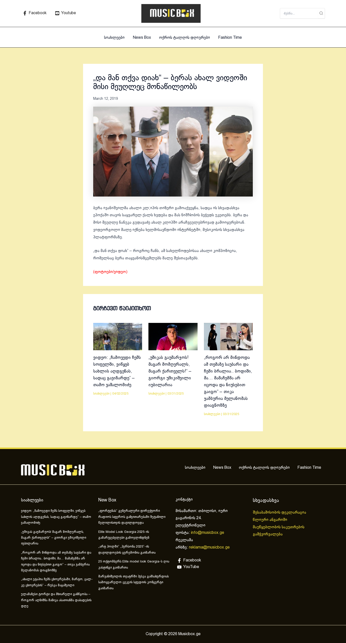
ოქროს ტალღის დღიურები (184, 38)
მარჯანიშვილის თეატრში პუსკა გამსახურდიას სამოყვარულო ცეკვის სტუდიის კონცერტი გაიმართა (133, 582)
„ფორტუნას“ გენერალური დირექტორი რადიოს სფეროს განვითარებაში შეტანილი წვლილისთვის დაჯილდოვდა (131, 517)
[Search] (321, 13)
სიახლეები (114, 38)
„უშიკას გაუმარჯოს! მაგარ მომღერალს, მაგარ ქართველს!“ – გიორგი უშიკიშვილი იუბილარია (169, 371)
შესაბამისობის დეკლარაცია (280, 512)
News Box (142, 38)
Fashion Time (230, 38)
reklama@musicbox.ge (209, 547)
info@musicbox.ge (207, 533)
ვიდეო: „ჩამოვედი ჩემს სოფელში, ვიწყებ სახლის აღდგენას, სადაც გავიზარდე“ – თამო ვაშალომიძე (117, 371)
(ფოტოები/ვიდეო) (110, 272)
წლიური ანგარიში (270, 520)
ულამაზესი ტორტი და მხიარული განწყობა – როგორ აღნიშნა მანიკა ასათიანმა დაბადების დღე (56, 600)
